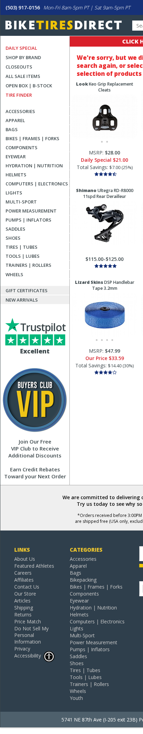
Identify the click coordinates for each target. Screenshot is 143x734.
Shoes (13, 238)
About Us (24, 559)
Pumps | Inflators (28, 220)
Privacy (22, 648)
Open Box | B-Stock (29, 85)
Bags (12, 129)
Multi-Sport (21, 202)
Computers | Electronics (37, 184)
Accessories (20, 111)
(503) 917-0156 (23, 7)
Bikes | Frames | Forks (32, 138)
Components (21, 147)
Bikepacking (83, 579)
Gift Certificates (27, 290)
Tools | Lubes (23, 256)
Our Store (25, 593)
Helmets (16, 174)
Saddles (15, 229)
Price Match (27, 621)
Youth (76, 698)
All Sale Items (23, 76)
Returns (23, 614)
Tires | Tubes (21, 247)
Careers (23, 572)
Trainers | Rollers (28, 265)
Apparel (15, 120)
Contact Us (26, 586)
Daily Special (21, 48)
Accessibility (27, 655)
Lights (14, 193)
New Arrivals (22, 300)
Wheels (14, 274)
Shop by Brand (23, 57)
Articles (22, 600)
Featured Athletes (34, 566)
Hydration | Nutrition (34, 165)
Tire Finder (19, 95)
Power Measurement (31, 211)
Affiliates (24, 579)
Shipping (23, 607)
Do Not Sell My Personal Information (31, 635)
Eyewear (16, 156)
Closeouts (19, 67)
